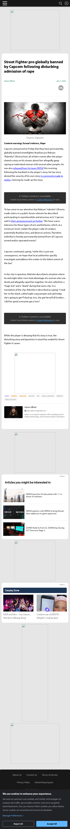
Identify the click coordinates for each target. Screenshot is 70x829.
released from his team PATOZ (28, 168)
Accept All (52, 823)
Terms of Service (50, 774)
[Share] (22, 87)
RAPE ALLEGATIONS (48, 396)
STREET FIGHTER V (10, 400)
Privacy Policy (23, 782)
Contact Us (32, 774)
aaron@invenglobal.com (36, 410)
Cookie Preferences (45, 199)
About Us (17, 774)
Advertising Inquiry (44, 782)
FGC (38, 396)
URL (61, 87)
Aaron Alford (30, 407)
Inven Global (17, 3)
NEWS (7, 396)
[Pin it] (48, 87)
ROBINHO (60, 396)
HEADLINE (22, 396)
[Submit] (35, 87)
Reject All (18, 823)
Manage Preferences (12, 815)
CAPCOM (31, 396)
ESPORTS (14, 396)
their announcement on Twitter (26, 221)
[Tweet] (9, 87)
